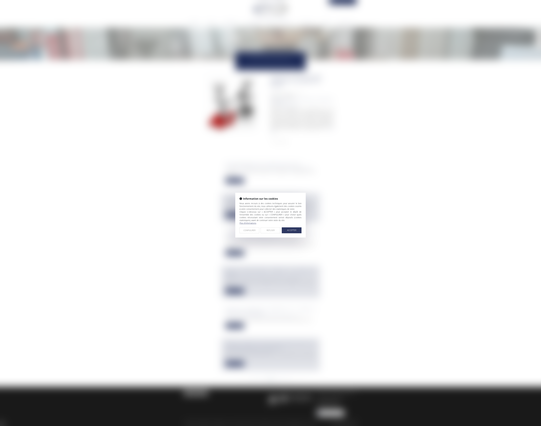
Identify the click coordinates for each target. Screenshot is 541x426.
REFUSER (271, 230)
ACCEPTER (291, 230)
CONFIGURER (249, 230)
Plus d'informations (248, 223)
